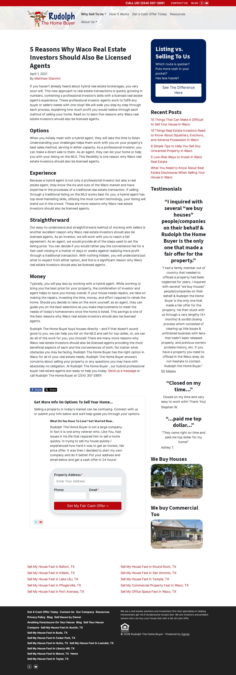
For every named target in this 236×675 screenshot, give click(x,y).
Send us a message (122, 371)
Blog (50, 617)
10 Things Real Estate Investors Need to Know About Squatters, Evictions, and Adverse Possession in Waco (178, 135)
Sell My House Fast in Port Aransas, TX (55, 591)
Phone (59, 490)
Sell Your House (93, 622)
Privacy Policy (36, 617)
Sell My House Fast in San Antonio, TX (148, 573)
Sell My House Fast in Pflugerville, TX (54, 585)
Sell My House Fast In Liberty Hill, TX (51, 648)
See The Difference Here (178, 90)
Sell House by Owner (67, 617)
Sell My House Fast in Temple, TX (145, 579)
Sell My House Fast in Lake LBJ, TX (52, 579)
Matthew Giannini (47, 78)
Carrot (185, 634)
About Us (88, 22)
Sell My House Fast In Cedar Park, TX (51, 638)
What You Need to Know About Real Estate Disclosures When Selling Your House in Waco (178, 172)
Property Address (68, 475)
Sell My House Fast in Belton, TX (51, 566)
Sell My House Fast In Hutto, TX (47, 643)
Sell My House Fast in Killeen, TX (51, 573)
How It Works (119, 14)
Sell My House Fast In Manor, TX (48, 653)
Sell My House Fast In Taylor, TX (48, 658)
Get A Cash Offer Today (42, 612)
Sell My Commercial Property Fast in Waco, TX (155, 585)
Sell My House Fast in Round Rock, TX (148, 566)
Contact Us (67, 612)
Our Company (85, 612)
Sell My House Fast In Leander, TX (92, 643)
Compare (33, 627)
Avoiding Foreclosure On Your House (51, 622)
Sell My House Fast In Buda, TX (47, 632)
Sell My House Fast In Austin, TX (62, 627)
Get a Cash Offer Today (149, 14)
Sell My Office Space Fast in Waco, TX (148, 591)
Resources (177, 14)
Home (74, 653)
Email (94, 490)
